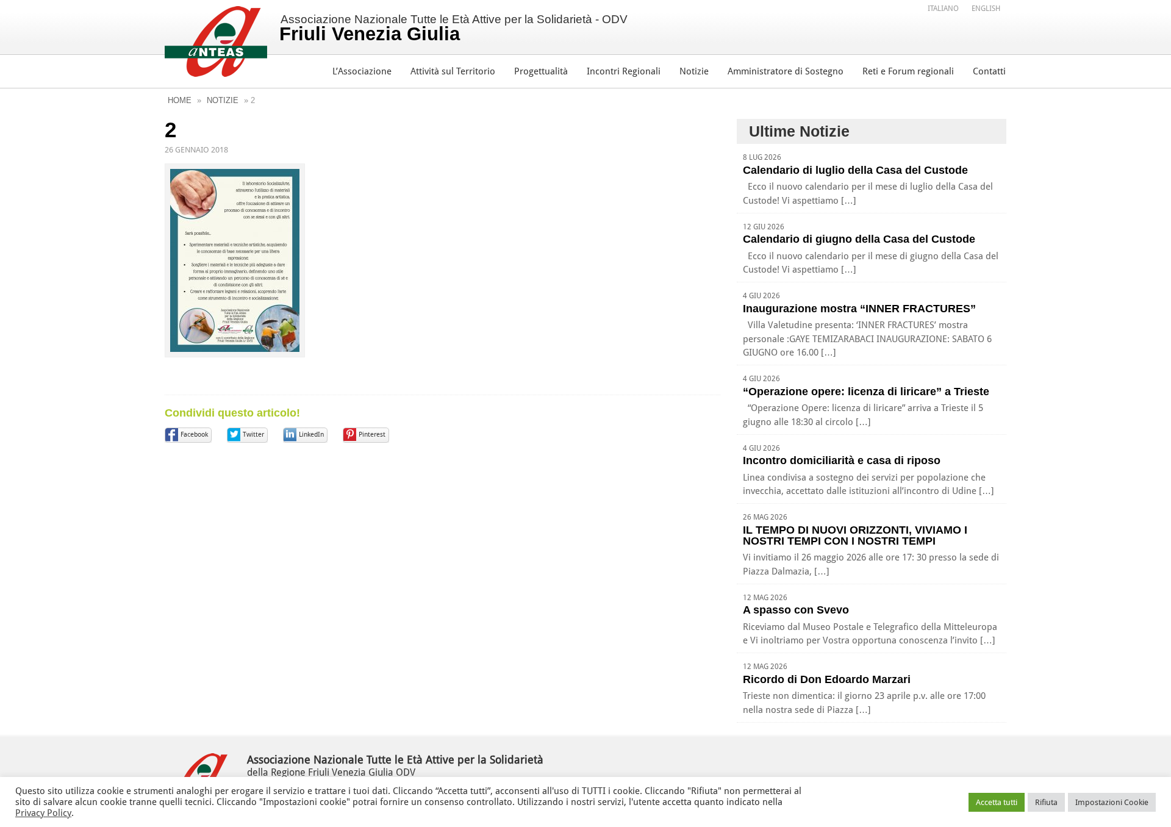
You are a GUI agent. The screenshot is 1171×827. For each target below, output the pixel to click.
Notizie (694, 71)
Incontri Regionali (624, 71)
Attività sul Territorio (452, 71)
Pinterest (372, 435)
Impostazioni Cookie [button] (1111, 802)
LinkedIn (311, 435)
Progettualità (541, 71)
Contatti (989, 71)
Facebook (194, 435)
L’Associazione (362, 71)
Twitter (253, 435)
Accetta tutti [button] (996, 802)
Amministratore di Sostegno (785, 71)
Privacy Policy (43, 812)
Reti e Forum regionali (908, 71)
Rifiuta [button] (1046, 802)
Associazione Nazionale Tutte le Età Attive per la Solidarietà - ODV (453, 29)
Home (180, 100)
